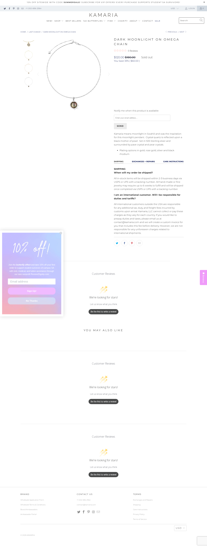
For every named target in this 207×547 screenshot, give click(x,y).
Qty (116, 81)
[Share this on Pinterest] (132, 243)
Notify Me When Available (128, 105)
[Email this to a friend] (139, 243)
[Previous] (38, 74)
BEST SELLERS (73, 21)
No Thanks (32, 301)
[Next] (108, 74)
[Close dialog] (60, 233)
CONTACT (147, 21)
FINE (111, 21)
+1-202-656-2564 (34, 8)
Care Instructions (140, 509)
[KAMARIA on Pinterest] (13, 8)
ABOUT (134, 21)
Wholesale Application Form (32, 500)
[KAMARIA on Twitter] (5, 8)
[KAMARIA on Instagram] (18, 8)
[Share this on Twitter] (117, 243)
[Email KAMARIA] (22, 8)
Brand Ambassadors (28, 509)
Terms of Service (140, 519)
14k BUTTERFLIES (93, 21)
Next (182, 32)
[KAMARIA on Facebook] (9, 8)
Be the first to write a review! (103, 311)
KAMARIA (31, 535)
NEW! (50, 21)
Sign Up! (31, 291)
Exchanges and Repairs (143, 500)
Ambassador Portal (28, 514)
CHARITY (123, 21)
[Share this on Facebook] (124, 243)
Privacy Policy (138, 514)
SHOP (57, 21)
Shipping (137, 505)
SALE (157, 21)
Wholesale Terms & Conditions (32, 505)
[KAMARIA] (103, 15)
